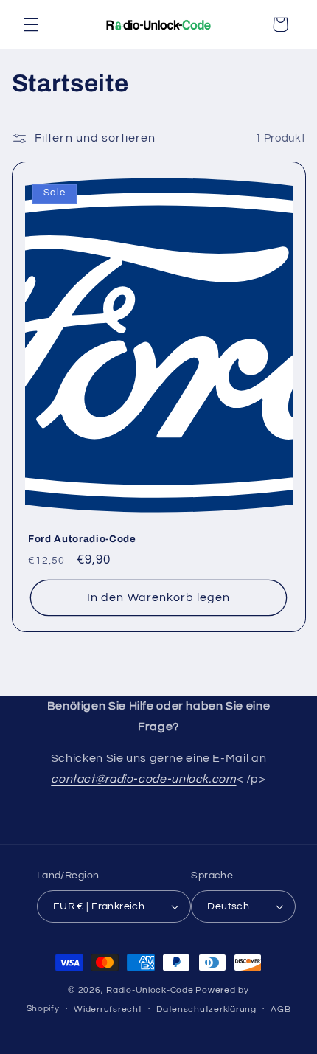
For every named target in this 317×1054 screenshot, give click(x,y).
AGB (280, 1009)
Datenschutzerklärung (206, 1009)
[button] (31, 24)
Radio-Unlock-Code (150, 990)
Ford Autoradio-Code (82, 538)
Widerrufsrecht (108, 1009)
